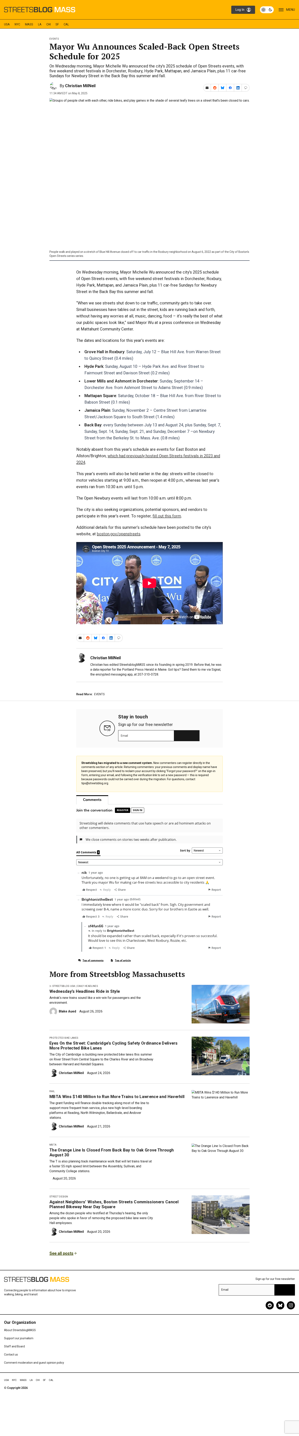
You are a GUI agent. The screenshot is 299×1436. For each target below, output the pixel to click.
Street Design (58, 1196)
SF (57, 24)
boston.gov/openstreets (118, 533)
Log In (239, 10)
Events (54, 38)
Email (124, 735)
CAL (66, 24)
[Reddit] (270, 1305)
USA (7, 24)
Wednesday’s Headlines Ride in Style (84, 991)
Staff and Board (14, 1346)
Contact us (11, 1354)
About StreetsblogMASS (20, 1330)
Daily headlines (87, 986)
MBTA (52, 1145)
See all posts (61, 1253)
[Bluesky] (280, 1305)
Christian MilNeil (80, 85)
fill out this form (167, 516)
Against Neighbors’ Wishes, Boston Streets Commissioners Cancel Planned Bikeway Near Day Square (114, 1204)
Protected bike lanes (63, 1038)
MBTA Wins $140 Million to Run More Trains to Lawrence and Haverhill (116, 1096)
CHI (48, 24)
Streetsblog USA (63, 986)
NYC (17, 24)
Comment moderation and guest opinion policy (34, 1362)
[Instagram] (291, 1305)
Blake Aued (67, 1011)
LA (39, 24)
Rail (52, 1091)
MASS (29, 24)
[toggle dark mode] (267, 9)
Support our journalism (18, 1338)
